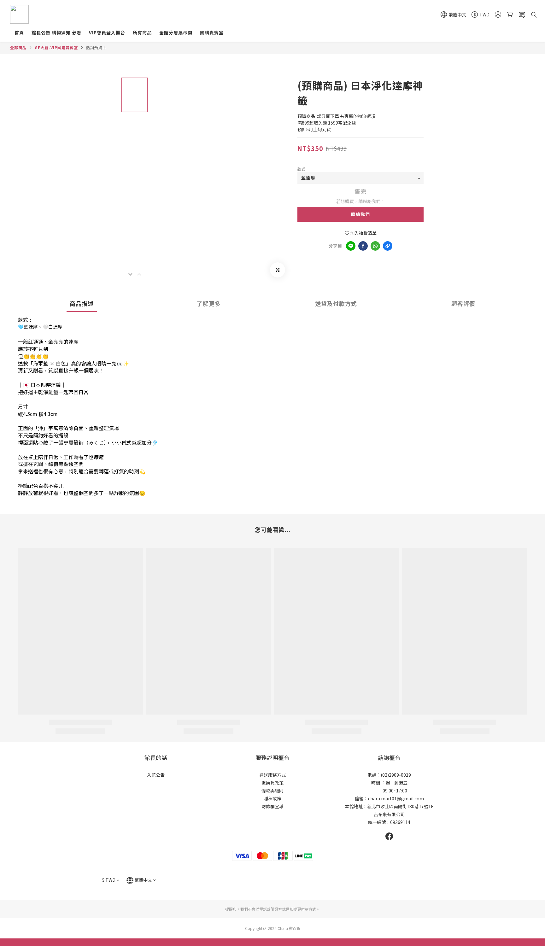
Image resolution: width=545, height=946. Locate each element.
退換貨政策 (272, 783)
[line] (350, 246)
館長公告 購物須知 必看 (56, 32)
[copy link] (387, 246)
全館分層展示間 (175, 32)
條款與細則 (272, 790)
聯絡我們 (360, 214)
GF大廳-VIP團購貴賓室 (56, 47)
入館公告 (156, 775)
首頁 (19, 32)
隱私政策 (272, 798)
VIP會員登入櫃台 (107, 32)
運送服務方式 (272, 775)
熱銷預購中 (96, 47)
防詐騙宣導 (272, 806)
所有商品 (142, 32)
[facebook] (363, 246)
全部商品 (18, 47)
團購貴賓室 (212, 32)
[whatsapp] (375, 246)
